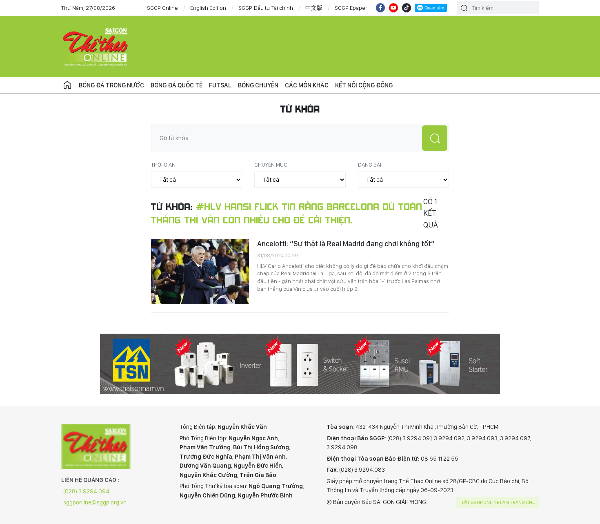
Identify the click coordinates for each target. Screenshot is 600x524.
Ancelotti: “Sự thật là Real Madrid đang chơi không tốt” (346, 243)
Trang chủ (67, 85)
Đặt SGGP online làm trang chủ (499, 502)
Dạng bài (369, 164)
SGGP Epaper (351, 7)
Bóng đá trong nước (111, 85)
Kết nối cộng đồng (364, 85)
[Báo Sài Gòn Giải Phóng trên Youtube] (393, 8)
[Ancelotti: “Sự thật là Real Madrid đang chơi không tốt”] (200, 271)
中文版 (313, 7)
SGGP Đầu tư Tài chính (265, 7)
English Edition (208, 7)
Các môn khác (307, 85)
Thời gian (163, 164)
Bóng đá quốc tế (176, 85)
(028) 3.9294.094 (86, 491)
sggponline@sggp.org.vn (95, 502)
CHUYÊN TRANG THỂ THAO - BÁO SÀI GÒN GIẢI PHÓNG (96, 46)
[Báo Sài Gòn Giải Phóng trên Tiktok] (406, 8)
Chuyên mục (270, 164)
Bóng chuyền (258, 85)
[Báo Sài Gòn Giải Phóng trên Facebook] (380, 8)
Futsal (220, 85)
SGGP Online (162, 7)
